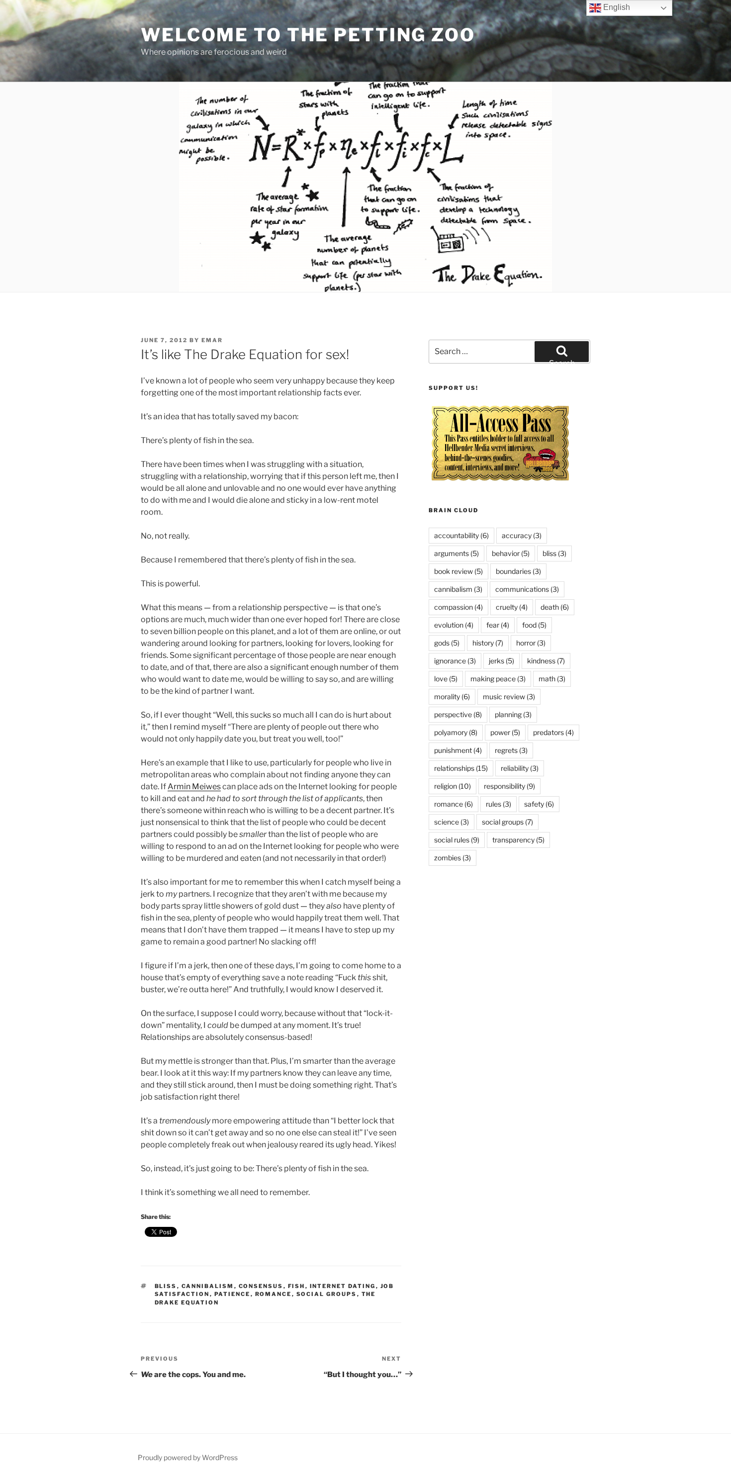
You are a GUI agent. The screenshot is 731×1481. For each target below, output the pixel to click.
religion (452, 786)
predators (553, 732)
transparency (518, 839)
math (552, 678)
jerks (501, 660)
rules (498, 804)
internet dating (343, 1286)
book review (458, 571)
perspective (458, 714)
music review (509, 696)
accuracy (522, 535)
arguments (456, 553)
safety (539, 804)
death (555, 607)
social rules (456, 839)
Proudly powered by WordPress (188, 1457)
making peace (498, 678)
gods (446, 643)
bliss (166, 1286)
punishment (458, 750)
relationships (461, 768)
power (505, 732)
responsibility (509, 786)
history (487, 643)
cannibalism (208, 1286)
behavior (511, 553)
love (445, 678)
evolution (453, 625)
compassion (458, 607)
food (534, 625)
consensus (261, 1286)
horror (531, 643)
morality (452, 696)
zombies (452, 857)
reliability (520, 768)
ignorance (455, 660)
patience (232, 1294)
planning (513, 714)
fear (497, 625)
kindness (546, 660)
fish (296, 1286)
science (451, 822)
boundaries (518, 571)
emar (212, 340)
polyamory (455, 732)
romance (273, 1294)
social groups (326, 1294)
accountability (461, 535)
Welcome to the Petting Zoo (308, 35)
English (615, 7)
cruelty (512, 607)
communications (527, 589)
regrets (511, 750)
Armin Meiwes (194, 786)
